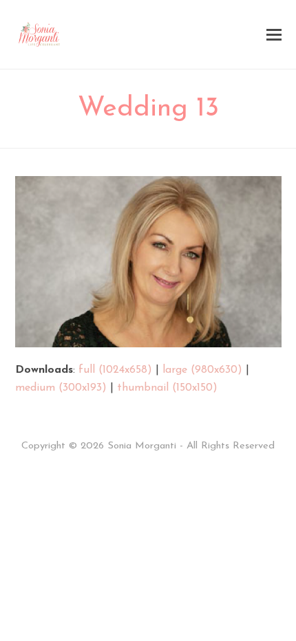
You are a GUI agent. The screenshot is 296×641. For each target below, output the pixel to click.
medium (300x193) (61, 387)
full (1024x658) (115, 370)
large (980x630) (202, 370)
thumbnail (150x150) (167, 387)
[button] (274, 35)
